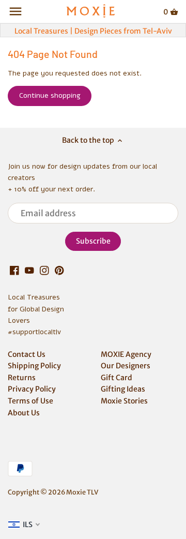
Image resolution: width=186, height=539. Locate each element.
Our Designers (125, 365)
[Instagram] (44, 270)
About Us (24, 412)
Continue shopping (50, 95)
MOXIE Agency (126, 354)
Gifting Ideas (123, 389)
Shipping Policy (34, 365)
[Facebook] (14, 270)
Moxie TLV (82, 492)
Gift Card (116, 377)
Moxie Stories (124, 401)
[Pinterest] (59, 270)
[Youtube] (29, 270)
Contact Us (26, 354)
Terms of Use (30, 401)
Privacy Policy (32, 389)
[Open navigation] (15, 11)
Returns (22, 377)
